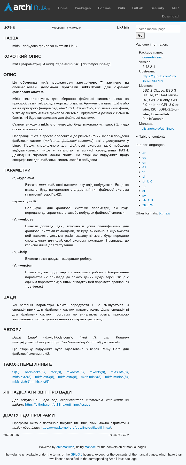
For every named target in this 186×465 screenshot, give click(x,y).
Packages (83, 8)
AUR (175, 8)
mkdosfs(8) (75, 372)
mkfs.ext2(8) (21, 377)
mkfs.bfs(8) (119, 372)
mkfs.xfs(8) (40, 381)
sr (143, 191)
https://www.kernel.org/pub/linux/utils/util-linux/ (76, 427)
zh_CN (147, 200)
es (144, 167)
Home (63, 8)
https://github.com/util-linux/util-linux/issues (57, 404)
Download (170, 16)
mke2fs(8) (97, 372)
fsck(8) (56, 372)
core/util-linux (152, 57)
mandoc (90, 447)
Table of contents (152, 136)
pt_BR (147, 181)
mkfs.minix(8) (91, 377)
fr (143, 172)
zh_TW (147, 205)
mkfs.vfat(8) (21, 381)
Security (157, 8)
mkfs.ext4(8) (67, 377)
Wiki (121, 8)
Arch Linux (27, 7)
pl (143, 176)
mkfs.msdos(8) (116, 377)
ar (144, 153)
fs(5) (15, 372)
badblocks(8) (35, 372)
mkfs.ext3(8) (44, 377)
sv (144, 195)
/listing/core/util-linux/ (158, 128)
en (144, 162)
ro (144, 186)
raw (167, 213)
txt (161, 213)
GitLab (137, 8)
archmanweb (65, 447)
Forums (104, 8)
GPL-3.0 (76, 454)
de (144, 157)
